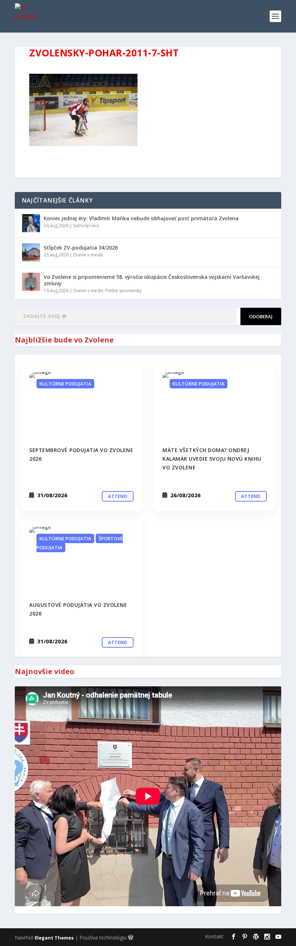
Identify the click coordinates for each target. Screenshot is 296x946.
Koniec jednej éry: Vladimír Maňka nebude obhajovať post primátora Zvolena (141, 218)
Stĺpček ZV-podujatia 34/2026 (81, 247)
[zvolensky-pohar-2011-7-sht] (81, 405)
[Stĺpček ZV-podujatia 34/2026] (31, 252)
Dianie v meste (88, 255)
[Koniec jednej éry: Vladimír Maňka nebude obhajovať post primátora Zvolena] (31, 223)
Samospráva (86, 225)
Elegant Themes (54, 937)
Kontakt (214, 936)
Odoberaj (261, 316)
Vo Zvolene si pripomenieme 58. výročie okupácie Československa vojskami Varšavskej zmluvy (152, 280)
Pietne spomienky (123, 290)
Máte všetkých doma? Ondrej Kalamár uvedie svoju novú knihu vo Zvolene (211, 459)
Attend (117, 496)
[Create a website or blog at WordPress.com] (130, 937)
